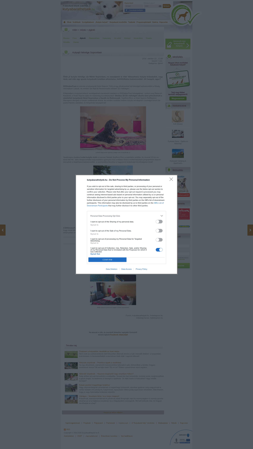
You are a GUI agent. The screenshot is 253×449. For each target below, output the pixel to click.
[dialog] (126, 224)
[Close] (172, 180)
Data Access (126, 269)
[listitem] (126, 215)
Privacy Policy (141, 269)
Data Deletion (111, 269)
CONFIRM (107, 260)
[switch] (159, 221)
